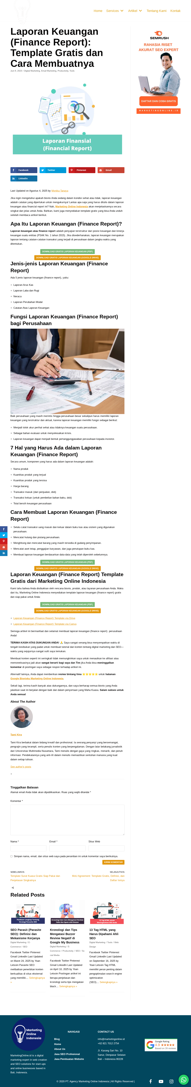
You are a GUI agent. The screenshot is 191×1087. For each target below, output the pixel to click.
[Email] (30, 887)
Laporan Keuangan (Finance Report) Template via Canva (44, 624)
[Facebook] (19, 887)
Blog (57, 1039)
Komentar (16, 801)
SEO (25, 946)
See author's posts (20, 766)
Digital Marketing (32, 71)
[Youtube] (161, 1081)
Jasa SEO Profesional (67, 1054)
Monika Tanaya (59, 190)
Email (53, 841)
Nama (14, 841)
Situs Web (94, 841)
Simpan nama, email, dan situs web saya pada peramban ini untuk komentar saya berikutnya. (66, 856)
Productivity (63, 71)
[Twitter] (25, 887)
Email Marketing (48, 71)
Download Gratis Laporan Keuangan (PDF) (67, 251)
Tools (72, 71)
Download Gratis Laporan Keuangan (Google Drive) (67, 258)
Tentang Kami (157, 11)
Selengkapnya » (68, 986)
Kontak (175, 11)
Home (98, 11)
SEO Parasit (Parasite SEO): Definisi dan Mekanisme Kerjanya (25, 934)
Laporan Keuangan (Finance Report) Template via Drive (44, 618)
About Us (59, 1049)
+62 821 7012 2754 (108, 1043)
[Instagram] (171, 1081)
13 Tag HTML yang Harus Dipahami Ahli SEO (103, 934)
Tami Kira (16, 734)
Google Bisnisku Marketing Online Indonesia (36, 678)
